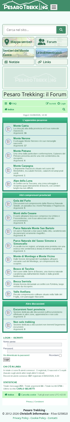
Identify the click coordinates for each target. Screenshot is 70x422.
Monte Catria (21, 125)
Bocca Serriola (22, 281)
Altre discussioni (35, 304)
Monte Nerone (21, 138)
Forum (52, 42)
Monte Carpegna (23, 165)
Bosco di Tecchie (23, 268)
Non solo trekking (24, 322)
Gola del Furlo (22, 200)
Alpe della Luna (22, 180)
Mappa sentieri (21, 42)
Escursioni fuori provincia (29, 309)
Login (6, 338)
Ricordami (54, 355)
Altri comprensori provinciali (35, 195)
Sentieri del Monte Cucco (16, 52)
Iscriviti (18, 338)
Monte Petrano (22, 151)
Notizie (14, 62)
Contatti (52, 418)
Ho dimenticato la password (16, 355)
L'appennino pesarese (35, 120)
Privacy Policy (21, 418)
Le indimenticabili (49, 53)
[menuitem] (13, 103)
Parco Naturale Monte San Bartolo (33, 228)
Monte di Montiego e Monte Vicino (34, 256)
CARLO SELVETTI (26, 389)
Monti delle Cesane (24, 213)
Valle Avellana (21, 291)
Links (47, 62)
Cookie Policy (38, 418)
